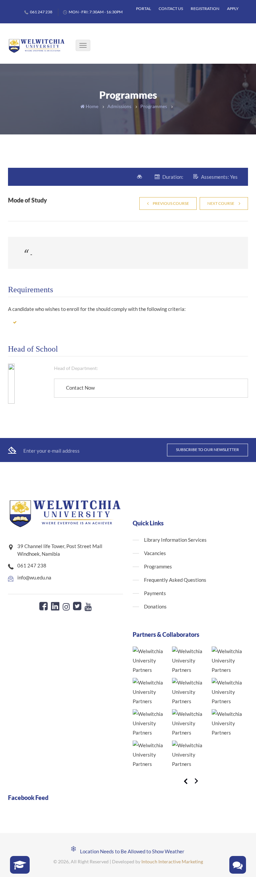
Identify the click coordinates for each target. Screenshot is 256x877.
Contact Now (80, 388)
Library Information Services (175, 540)
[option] (188, 709)
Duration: (172, 177)
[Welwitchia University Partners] (151, 660)
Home (91, 106)
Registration (205, 8)
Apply (233, 8)
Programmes (153, 106)
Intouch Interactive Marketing (172, 861)
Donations (155, 606)
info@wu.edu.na (34, 577)
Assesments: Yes (219, 177)
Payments (155, 593)
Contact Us (171, 8)
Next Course (220, 203)
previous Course (171, 203)
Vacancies (155, 553)
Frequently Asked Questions (175, 580)
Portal (143, 8)
